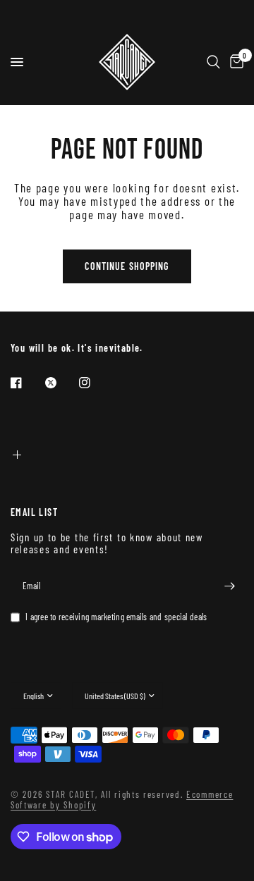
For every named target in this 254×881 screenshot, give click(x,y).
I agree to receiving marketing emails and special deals (116, 617)
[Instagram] (94, 382)
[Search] (213, 62)
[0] (234, 62)
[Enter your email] (229, 586)
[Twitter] (60, 382)
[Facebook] (26, 382)
